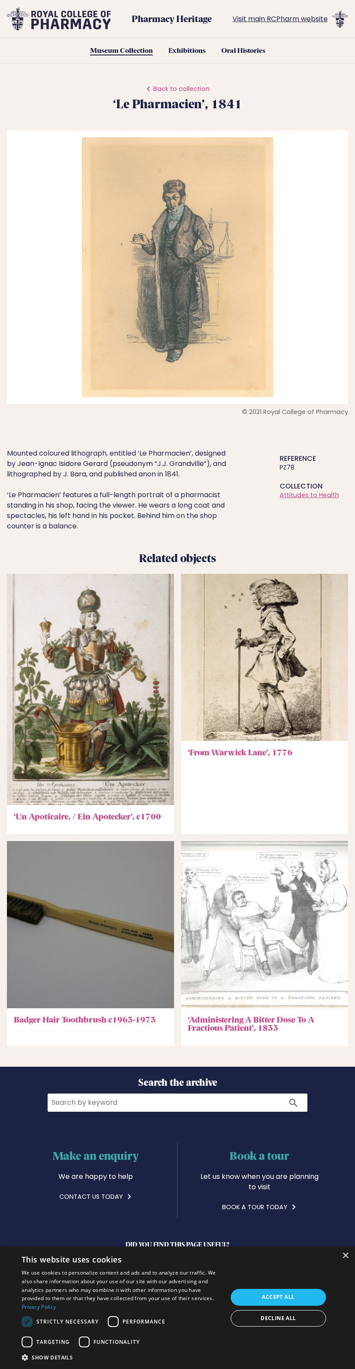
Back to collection (181, 88)
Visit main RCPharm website (280, 19)
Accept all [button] (278, 1297)
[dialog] (177, 1307)
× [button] (345, 1255)
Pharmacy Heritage (172, 19)
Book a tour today (255, 1207)
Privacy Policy (39, 1307)
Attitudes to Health (309, 495)
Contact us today (92, 1196)
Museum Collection (121, 50)
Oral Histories (243, 50)
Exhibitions (187, 50)
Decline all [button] (278, 1318)
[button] (329, 145)
